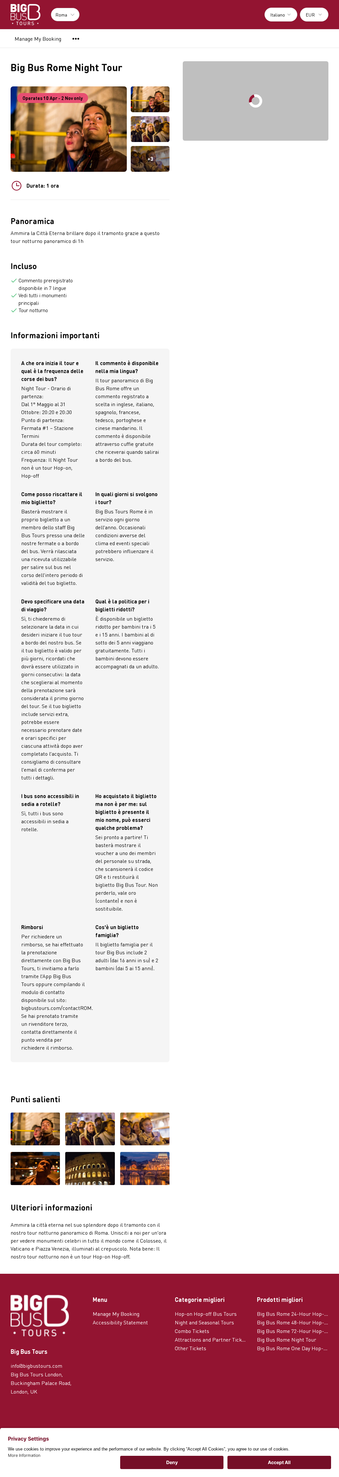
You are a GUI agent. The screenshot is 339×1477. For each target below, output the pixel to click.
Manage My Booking (38, 38)
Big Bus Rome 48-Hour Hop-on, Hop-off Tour (292, 1322)
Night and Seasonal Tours (204, 1322)
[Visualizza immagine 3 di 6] (145, 1130)
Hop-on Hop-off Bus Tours (206, 1313)
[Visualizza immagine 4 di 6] (35, 1169)
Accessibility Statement (120, 1322)
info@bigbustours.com (36, 1365)
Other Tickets (190, 1348)
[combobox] (281, 15)
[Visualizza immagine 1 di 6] (35, 1130)
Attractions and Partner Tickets (210, 1339)
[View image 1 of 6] (150, 99)
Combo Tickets (192, 1330)
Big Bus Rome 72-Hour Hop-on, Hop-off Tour (292, 1330)
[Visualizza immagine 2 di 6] (90, 1130)
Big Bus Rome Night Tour (286, 1339)
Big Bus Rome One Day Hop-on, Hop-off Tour (292, 1348)
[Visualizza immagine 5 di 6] (90, 1169)
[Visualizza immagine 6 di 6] (145, 1169)
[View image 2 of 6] (150, 129)
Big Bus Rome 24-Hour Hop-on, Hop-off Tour (292, 1313)
